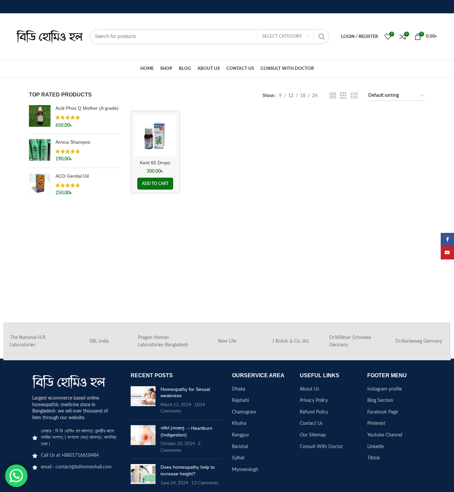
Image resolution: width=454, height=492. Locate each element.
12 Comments (205, 483)
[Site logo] (49, 36)
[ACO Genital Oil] (40, 185)
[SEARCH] (321, 36)
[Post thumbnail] (143, 400)
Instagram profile (384, 389)
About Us (309, 389)
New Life (227, 341)
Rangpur (240, 435)
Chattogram (244, 412)
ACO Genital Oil (72, 176)
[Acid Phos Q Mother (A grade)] (40, 117)
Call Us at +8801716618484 (70, 455)
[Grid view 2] (333, 95)
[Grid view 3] (343, 95)
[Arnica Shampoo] (40, 151)
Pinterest (376, 423)
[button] (155, 184)
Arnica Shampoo (73, 142)
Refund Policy (314, 412)
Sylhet (238, 458)
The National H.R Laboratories (28, 341)
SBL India (99, 341)
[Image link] (68, 382)
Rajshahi (240, 400)
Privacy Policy (314, 400)
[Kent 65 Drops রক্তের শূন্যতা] (155, 135)
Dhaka (238, 389)
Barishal (240, 446)
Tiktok (373, 458)
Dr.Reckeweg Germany (419, 341)
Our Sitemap (313, 435)
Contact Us (311, 423)
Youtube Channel (384, 435)
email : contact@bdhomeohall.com (76, 467)
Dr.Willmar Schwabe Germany (350, 341)
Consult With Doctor (321, 446)
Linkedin (375, 446)
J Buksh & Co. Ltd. (290, 341)
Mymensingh (245, 469)
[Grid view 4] (354, 95)
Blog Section (380, 400)
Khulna (239, 423)
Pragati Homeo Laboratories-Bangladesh (163, 341)
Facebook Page (382, 412)
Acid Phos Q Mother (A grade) (87, 108)
